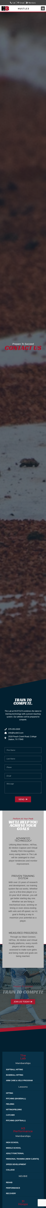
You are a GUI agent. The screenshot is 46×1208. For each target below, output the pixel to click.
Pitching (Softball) (16, 1120)
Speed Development (16, 1164)
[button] (43, 8)
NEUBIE (23, 1176)
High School (12, 1142)
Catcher (10, 1115)
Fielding (10, 1104)
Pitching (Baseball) (16, 1099)
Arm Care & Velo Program (19, 1080)
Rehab (9, 1182)
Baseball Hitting (14, 1075)
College (10, 1170)
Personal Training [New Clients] (22, 1159)
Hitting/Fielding (14, 1110)
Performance (13, 1188)
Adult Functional (15, 1153)
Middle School (13, 1148)
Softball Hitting (14, 1069)
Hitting (9, 1093)
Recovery (11, 1193)
